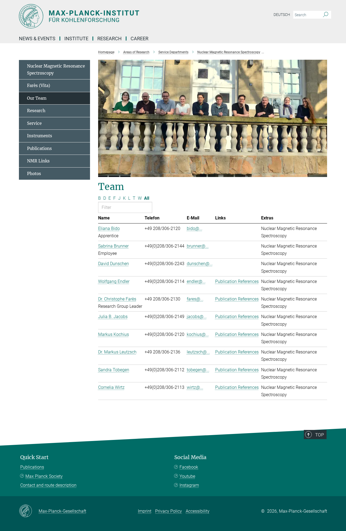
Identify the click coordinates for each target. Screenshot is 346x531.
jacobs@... (197, 316)
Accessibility (197, 511)
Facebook (188, 467)
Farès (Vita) (38, 85)
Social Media (190, 457)
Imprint (144, 511)
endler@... (196, 281)
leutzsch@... (198, 352)
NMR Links (38, 160)
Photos (34, 173)
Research (36, 110)
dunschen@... (200, 263)
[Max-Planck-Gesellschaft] (29, 511)
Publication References (237, 281)
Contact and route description (48, 485)
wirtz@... (195, 387)
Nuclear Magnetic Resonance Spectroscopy (56, 70)
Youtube (187, 476)
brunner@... (198, 246)
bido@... (194, 228)
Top (319, 435)
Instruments (39, 135)
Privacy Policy (168, 511)
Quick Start (34, 457)
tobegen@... (198, 369)
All (146, 198)
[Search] (325, 15)
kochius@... (198, 334)
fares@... (195, 299)
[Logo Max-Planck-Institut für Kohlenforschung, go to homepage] (120, 16)
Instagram (189, 485)
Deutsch (282, 14)
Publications (39, 148)
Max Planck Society (44, 476)
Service (34, 123)
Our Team (36, 98)
